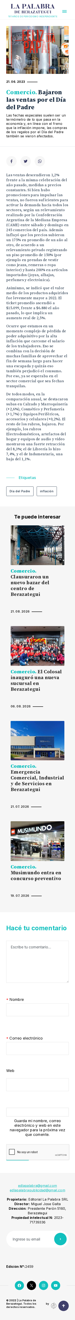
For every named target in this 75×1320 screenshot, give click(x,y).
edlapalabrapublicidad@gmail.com (37, 1190)
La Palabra (33, 9)
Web (10, 1070)
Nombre (15, 999)
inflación (47, 491)
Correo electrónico (24, 1038)
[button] (64, 11)
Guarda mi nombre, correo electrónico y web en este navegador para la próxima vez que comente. (37, 1128)
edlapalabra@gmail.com (37, 1186)
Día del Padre (20, 491)
